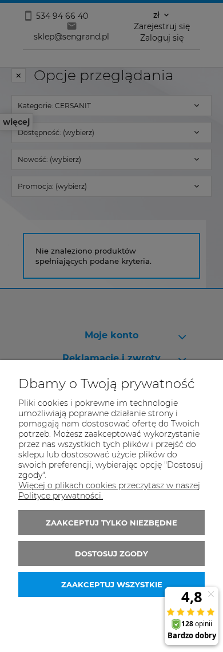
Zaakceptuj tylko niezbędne (111, 522)
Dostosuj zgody (111, 553)
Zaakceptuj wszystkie (111, 584)
